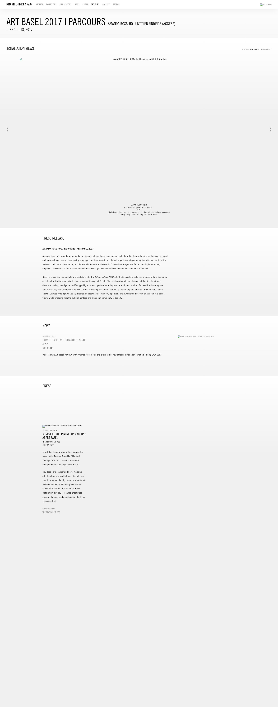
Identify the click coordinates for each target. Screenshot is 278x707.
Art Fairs (95, 4)
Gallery (106, 4)
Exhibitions (51, 4)
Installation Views (250, 49)
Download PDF (48, 509)
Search (116, 4)
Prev (7, 129)
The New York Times (51, 512)
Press (85, 4)
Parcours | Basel (49, 336)
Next (270, 129)
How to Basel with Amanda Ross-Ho (64, 340)
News (77, 4)
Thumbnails (266, 49)
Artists (39, 4)
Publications (65, 4)
